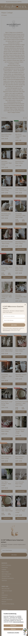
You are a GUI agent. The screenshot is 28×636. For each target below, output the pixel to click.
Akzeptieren (13, 625)
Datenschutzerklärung (18, 621)
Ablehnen (13, 629)
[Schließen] (25, 304)
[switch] (25, 634)
